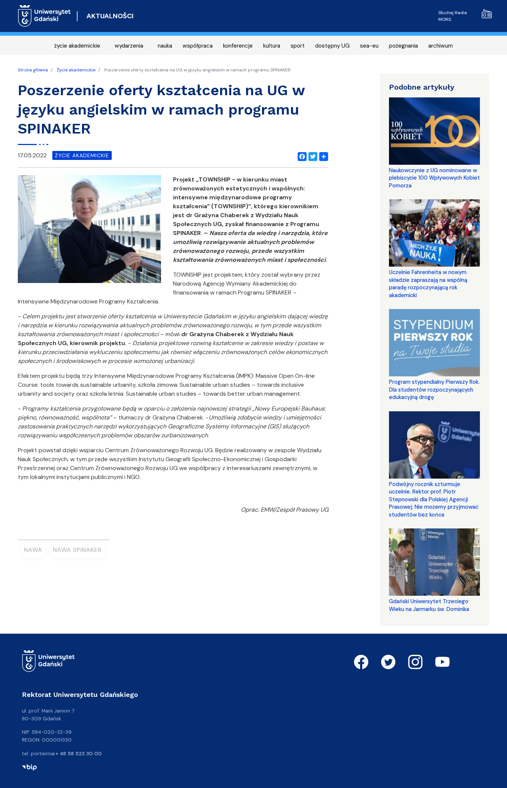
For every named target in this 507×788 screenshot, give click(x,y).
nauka (165, 45)
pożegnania (403, 45)
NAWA (33, 550)
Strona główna (33, 70)
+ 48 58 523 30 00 (79, 753)
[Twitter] (311, 155)
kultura (271, 45)
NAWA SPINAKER (77, 550)
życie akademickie (77, 45)
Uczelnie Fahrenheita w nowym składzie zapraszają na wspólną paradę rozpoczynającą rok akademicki (428, 283)
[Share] (322, 155)
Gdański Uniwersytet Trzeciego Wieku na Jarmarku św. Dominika (429, 605)
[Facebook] (300, 155)
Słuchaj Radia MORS (452, 16)
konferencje (238, 45)
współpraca (198, 45)
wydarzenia (129, 45)
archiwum (440, 45)
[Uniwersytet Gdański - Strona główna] (44, 16)
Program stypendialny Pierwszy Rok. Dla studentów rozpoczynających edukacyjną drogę (434, 389)
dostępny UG (332, 45)
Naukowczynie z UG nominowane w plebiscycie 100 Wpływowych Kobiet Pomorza (434, 178)
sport (298, 45)
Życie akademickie (76, 70)
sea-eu (369, 45)
